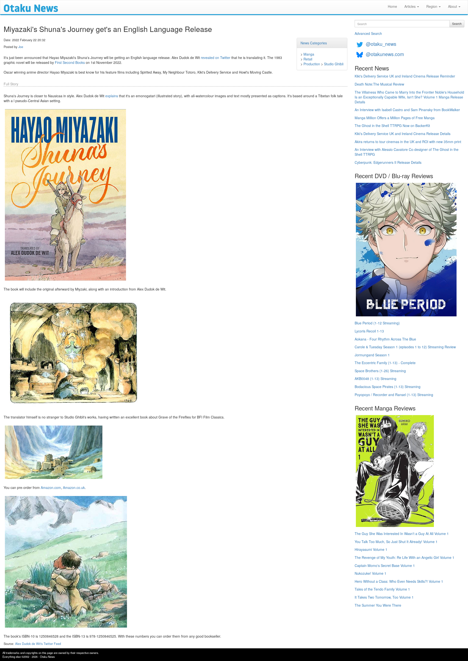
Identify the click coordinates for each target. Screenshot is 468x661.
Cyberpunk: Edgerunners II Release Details (388, 162)
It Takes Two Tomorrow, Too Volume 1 (384, 597)
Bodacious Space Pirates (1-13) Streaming (387, 386)
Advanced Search (368, 33)
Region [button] (432, 6)
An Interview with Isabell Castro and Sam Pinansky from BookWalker (407, 109)
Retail (307, 59)
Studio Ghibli (333, 63)
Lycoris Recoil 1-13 (369, 331)
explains (111, 95)
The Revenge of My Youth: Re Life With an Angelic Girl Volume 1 (404, 557)
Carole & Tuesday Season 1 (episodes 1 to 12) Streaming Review (405, 346)
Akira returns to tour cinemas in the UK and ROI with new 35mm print (408, 141)
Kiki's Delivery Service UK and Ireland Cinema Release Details (402, 133)
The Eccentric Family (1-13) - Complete (385, 362)
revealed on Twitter (215, 57)
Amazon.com (51, 487)
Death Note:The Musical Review (379, 84)
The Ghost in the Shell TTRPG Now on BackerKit (392, 125)
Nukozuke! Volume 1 (370, 573)
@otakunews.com (385, 54)
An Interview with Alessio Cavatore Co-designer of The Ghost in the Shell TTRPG (406, 152)
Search (457, 23)
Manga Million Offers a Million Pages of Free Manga (395, 117)
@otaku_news (381, 43)
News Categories (314, 42)
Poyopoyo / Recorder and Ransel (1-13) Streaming (394, 394)
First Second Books (70, 62)
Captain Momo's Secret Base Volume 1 (385, 565)
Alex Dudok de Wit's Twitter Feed (38, 644)
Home (392, 6)
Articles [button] (410, 6)
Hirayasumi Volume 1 (371, 549)
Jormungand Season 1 (372, 354)
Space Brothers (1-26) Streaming (380, 370)
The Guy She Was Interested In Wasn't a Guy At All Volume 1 (402, 533)
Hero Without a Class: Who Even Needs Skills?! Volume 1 (399, 581)
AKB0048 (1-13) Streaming (375, 378)
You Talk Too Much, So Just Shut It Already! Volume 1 (396, 541)
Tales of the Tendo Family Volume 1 (382, 589)
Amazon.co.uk (74, 487)
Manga (308, 54)
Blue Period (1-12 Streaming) (377, 323)
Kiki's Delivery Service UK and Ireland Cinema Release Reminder (405, 76)
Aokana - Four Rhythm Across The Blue (385, 339)
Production (311, 63)
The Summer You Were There (378, 605)
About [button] (453, 6)
